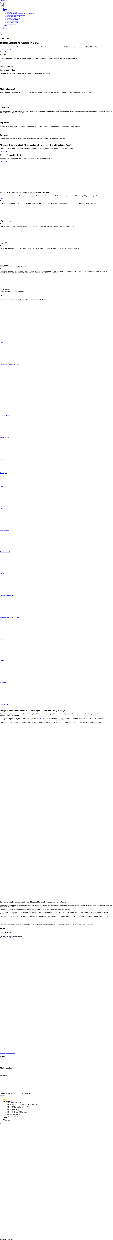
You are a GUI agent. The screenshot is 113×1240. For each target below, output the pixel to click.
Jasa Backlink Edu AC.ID (13, 18)
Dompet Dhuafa (4, 660)
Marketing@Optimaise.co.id (7, 1053)
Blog (4, 27)
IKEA (1, 459)
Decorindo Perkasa (5, 415)
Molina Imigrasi (4, 386)
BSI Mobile (3, 508)
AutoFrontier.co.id (5, 552)
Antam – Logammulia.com (7, 595)
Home (5, 9)
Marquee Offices (4, 530)
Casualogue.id (3, 473)
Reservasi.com (4, 704)
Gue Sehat (2, 573)
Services (5, 10)
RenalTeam (3, 682)
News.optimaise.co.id (7, 1071)
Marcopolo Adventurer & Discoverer (9, 617)
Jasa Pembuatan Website (13, 19)
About (5, 25)
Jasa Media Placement (12, 12)
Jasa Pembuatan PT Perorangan (15, 21)
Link (1, 61)
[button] (0, 2)
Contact (5, 28)
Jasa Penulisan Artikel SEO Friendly (16, 15)
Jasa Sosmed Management (13, 16)
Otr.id (1, 342)
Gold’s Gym (3, 486)
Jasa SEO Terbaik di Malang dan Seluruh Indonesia (20, 13)
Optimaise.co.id (40, 718)
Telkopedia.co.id (4, 437)
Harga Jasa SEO (4, 49)
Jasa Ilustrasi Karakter (12, 22)
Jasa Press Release (11, 24)
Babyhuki (2, 639)
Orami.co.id (3, 320)
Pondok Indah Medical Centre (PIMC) (10, 364)
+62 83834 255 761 (6, 937)
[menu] (0, 33)
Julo (1, 399)
